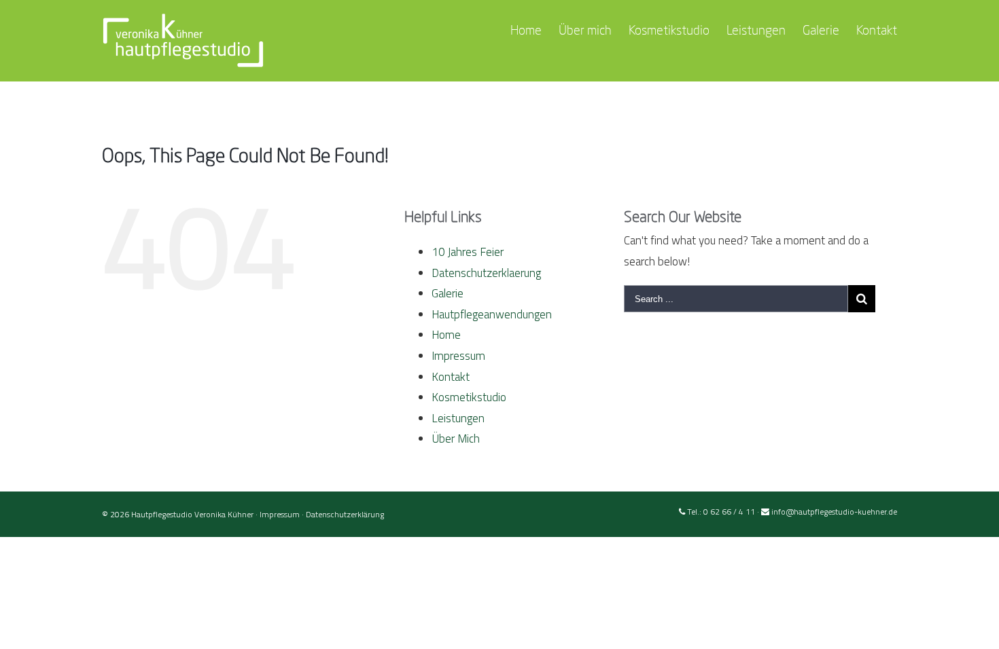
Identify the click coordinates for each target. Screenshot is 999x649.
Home (446, 335)
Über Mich (456, 438)
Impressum (458, 356)
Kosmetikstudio (469, 397)
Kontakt (451, 377)
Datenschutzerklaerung (486, 273)
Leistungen (458, 418)
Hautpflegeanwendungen (492, 314)
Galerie (447, 293)
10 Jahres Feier (468, 252)
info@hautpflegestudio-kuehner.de (834, 511)
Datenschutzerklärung (345, 514)
